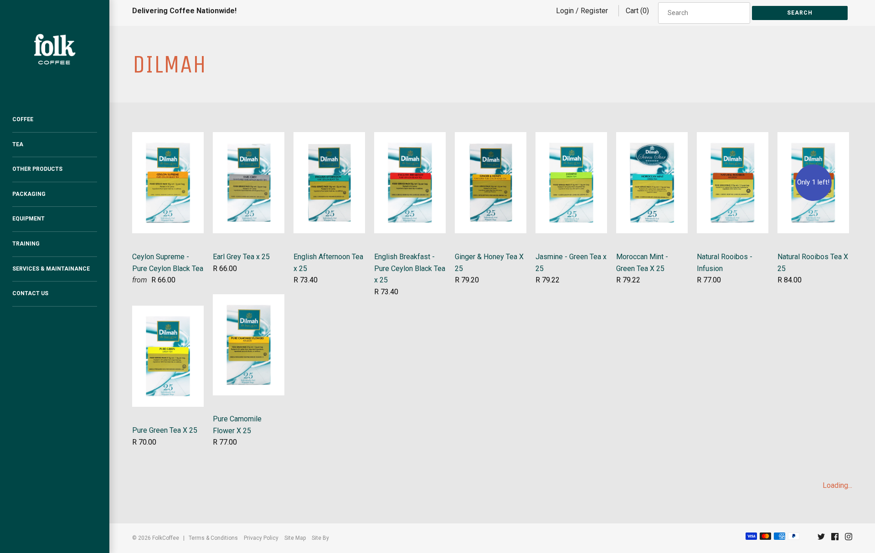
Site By (320, 538)
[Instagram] (848, 538)
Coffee (22, 119)
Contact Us (30, 293)
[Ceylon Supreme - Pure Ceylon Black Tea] (168, 137)
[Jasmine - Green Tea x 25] (571, 137)
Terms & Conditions (213, 538)
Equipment (28, 218)
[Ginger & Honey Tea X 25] (490, 137)
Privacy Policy (261, 538)
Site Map (295, 538)
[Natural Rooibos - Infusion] (732, 137)
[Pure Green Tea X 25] (168, 311)
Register (594, 10)
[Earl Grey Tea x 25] (248, 137)
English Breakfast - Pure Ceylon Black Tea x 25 (409, 268)
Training (26, 244)
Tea (17, 144)
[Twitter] (821, 538)
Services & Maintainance (51, 269)
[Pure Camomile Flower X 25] (248, 300)
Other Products (37, 169)
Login (565, 10)
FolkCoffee (165, 538)
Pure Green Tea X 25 (164, 430)
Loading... (837, 485)
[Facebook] (835, 538)
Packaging (29, 194)
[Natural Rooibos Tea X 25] (813, 137)
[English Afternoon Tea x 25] (329, 137)
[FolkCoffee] (54, 49)
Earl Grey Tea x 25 (241, 256)
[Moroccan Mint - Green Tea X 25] (652, 137)
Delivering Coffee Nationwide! (184, 10)
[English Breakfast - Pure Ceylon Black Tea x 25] (410, 137)
